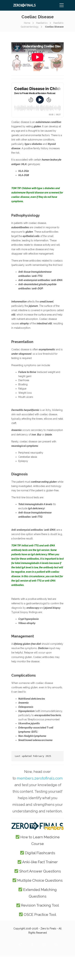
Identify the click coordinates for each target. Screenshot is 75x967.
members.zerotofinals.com (40, 778)
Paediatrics (41, 23)
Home (27, 23)
